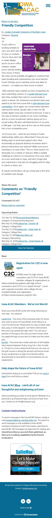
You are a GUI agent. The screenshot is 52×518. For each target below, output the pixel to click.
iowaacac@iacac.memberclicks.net (21, 420)
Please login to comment (13, 205)
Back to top (24, 508)
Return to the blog (10, 21)
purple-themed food (38, 94)
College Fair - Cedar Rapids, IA (30, 241)
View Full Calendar (26, 248)
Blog (17, 385)
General (14, 35)
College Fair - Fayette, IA (27, 223)
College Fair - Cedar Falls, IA (29, 229)
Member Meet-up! (25, 235)
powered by (19, 514)
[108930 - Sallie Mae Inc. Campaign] (26, 474)
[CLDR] (21, 16)
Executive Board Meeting (28, 218)
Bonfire (5, 342)
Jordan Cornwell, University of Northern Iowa (25, 32)
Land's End (6, 319)
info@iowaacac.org (29, 488)
